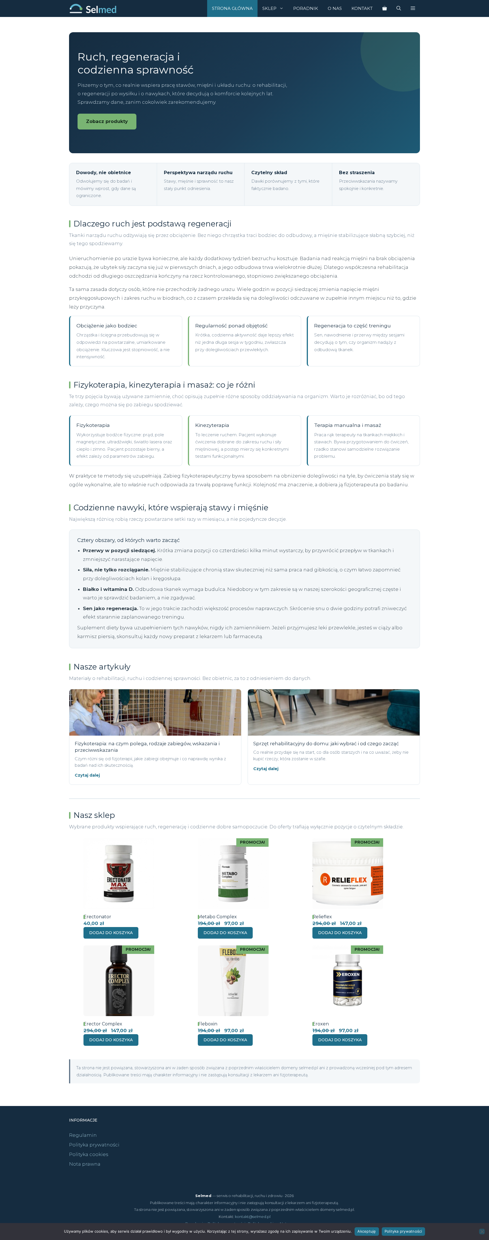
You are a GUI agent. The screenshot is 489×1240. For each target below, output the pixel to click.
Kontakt (362, 8)
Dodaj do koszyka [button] (111, 932)
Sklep (269, 8)
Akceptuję (366, 1231)
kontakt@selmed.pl (253, 1216)
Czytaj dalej (87, 775)
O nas (335, 8)
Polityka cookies (88, 1154)
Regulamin (83, 1135)
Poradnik (305, 8)
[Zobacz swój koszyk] (385, 8)
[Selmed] (93, 8)
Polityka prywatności (94, 1145)
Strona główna (232, 8)
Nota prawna (84, 1164)
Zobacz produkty (107, 121)
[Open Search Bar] (399, 8)
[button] (413, 8)
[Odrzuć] (482, 1231)
